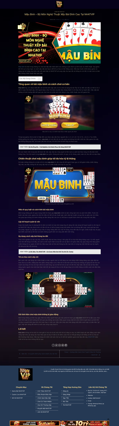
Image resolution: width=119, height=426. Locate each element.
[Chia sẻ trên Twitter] (56, 345)
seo (68, 19)
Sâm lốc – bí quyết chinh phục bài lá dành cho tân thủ (39, 354)
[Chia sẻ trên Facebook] (53, 345)
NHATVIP (91, 337)
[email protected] (97, 401)
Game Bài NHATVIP (59, 11)
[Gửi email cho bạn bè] (59, 345)
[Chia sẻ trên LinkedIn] (65, 345)
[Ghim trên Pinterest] (62, 345)
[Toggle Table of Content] (39, 78)
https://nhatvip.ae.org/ (100, 395)
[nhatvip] (59, 4)
